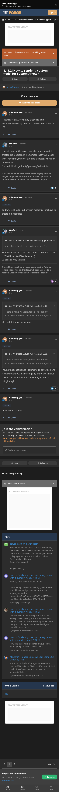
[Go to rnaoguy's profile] (6, 576)
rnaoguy (15, 602)
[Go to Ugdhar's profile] (6, 610)
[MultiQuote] (3, 134)
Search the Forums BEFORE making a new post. (25, 53)
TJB (13, 568)
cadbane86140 (18, 675)
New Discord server (17, 483)
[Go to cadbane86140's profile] (6, 658)
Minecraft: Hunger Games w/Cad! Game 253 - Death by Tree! (32, 658)
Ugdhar (15, 631)
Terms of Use (8, 780)
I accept (50, 777)
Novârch (13, 143)
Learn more (5, 4)
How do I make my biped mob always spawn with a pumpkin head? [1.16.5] (31, 576)
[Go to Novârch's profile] (4, 144)
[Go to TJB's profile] (6, 544)
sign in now (16, 435)
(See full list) (48, 685)
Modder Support (36, 87)
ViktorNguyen (13, 87)
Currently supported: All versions (23, 62)
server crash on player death (24, 543)
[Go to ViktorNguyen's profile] (3, 87)
